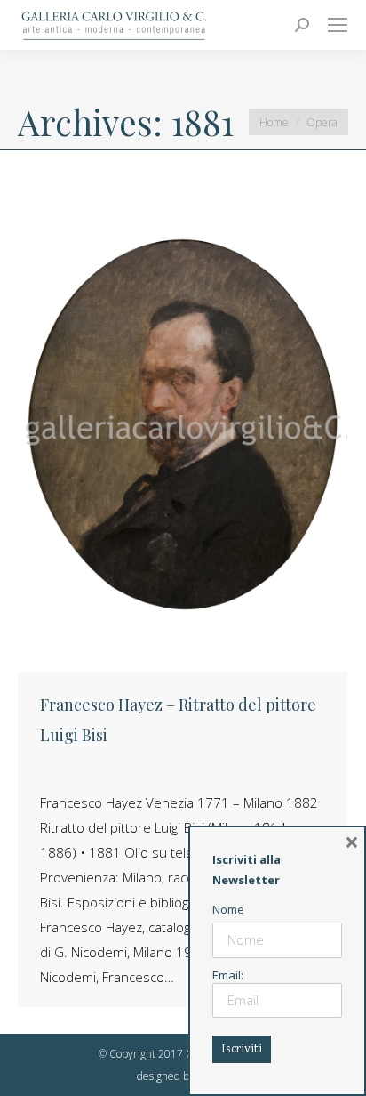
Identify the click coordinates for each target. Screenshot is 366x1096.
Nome (228, 909)
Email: (227, 975)
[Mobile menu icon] (337, 25)
